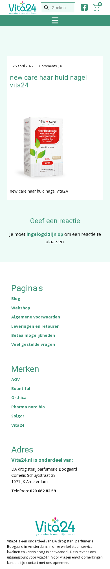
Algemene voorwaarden (35, 317)
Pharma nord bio (28, 406)
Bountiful (20, 388)
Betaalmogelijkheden (33, 335)
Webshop (20, 308)
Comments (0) (49, 66)
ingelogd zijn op (45, 234)
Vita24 (17, 425)
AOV (15, 379)
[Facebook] (84, 7)
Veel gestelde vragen (33, 344)
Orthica (19, 397)
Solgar (17, 416)
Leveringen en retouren (35, 326)
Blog (15, 298)
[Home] (22, 7)
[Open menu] (55, 20)
